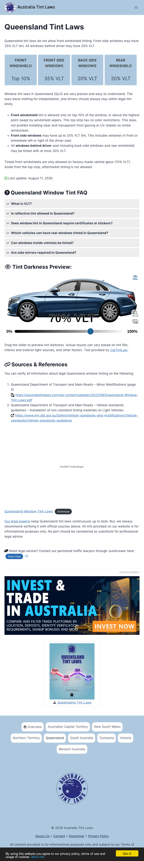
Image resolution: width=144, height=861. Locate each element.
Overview (35, 727)
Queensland (55, 738)
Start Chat (14, 556)
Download (63, 511)
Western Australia (72, 749)
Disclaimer (76, 836)
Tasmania (106, 738)
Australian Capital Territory (68, 727)
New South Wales (107, 727)
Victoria (125, 738)
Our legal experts (17, 521)
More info (37, 856)
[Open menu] (136, 7)
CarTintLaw (118, 350)
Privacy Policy (98, 836)
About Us (42, 836)
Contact (59, 836)
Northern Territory (26, 738)
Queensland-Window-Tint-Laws (28, 511)
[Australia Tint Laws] (30, 7)
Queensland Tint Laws (75, 702)
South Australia (81, 738)
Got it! (127, 853)
